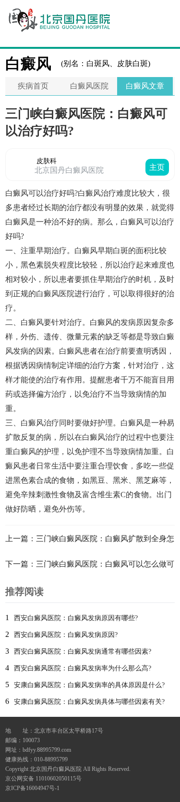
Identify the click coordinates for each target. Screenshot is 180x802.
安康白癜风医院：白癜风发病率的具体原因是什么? (89, 685)
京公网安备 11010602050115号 (43, 778)
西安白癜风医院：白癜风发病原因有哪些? (76, 618)
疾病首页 (33, 86)
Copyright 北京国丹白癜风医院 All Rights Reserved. (68, 769)
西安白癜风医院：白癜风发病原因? (66, 634)
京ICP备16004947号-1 (32, 788)
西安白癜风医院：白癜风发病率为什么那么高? (82, 668)
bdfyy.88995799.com (47, 749)
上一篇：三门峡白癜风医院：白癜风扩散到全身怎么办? (89, 541)
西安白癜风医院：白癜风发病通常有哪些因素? (82, 651)
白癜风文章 (145, 86)
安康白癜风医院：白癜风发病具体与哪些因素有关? (89, 701)
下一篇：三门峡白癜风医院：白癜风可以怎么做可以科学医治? (89, 566)
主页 (157, 167)
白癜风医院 (89, 86)
